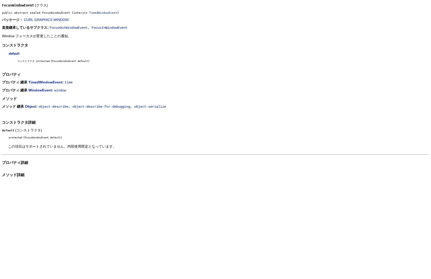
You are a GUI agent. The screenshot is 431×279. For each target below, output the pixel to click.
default (14, 53)
